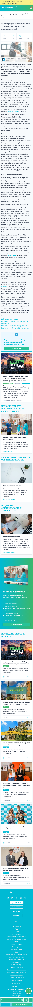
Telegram (18, 996)
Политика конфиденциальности (16, 972)
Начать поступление (21, 1004)
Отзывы (16, 941)
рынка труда (12, 255)
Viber (13, 996)
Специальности (16, 926)
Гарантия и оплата (16, 980)
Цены (16, 929)
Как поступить (16, 947)
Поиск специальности (11, 537)
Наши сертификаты (16, 975)
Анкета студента (16, 934)
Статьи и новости (14, 13)
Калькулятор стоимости (12, 486)
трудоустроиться (13, 111)
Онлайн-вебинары (16, 965)
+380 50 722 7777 (16, 994)
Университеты (16, 924)
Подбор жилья (16, 962)
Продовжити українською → (10, 3)
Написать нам (16, 915)
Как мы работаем (16, 949)
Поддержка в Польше (16, 967)
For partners (16, 911)
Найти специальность (9, 552)
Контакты (16, 931)
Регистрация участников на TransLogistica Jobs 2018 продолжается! (15, 15)
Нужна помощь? (16, 907)
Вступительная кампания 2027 (16, 936)
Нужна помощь (7, 451)
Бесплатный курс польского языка (16, 954)
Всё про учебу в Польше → (10, 319)
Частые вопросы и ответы (16, 977)
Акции (16, 921)
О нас (16, 952)
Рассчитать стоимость (9, 499)
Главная (3, 13)
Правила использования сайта (16, 970)
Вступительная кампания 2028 (16, 939)
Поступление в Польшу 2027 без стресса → (16, 328)
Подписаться (16, 348)
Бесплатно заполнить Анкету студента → (15, 326)
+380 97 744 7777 (16, 992)
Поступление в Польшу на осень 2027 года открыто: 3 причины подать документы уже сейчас (15, 378)
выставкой (4, 287)
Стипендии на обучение (16, 959)
